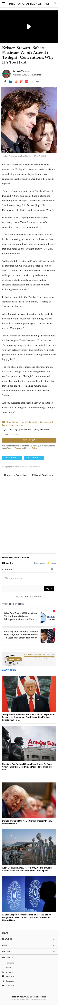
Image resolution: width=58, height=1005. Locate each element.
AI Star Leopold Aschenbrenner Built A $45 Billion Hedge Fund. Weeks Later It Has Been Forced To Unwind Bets (26, 917)
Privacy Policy (31, 448)
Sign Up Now (14, 659)
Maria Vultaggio (22, 71)
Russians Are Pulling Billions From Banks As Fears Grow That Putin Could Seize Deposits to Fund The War (27, 767)
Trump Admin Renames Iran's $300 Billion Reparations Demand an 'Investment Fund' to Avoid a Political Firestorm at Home (29, 717)
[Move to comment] (37, 81)
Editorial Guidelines (42, 475)
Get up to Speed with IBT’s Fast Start (39, 655)
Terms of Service (14, 448)
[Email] (32, 81)
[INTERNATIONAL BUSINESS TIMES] (29, 4)
